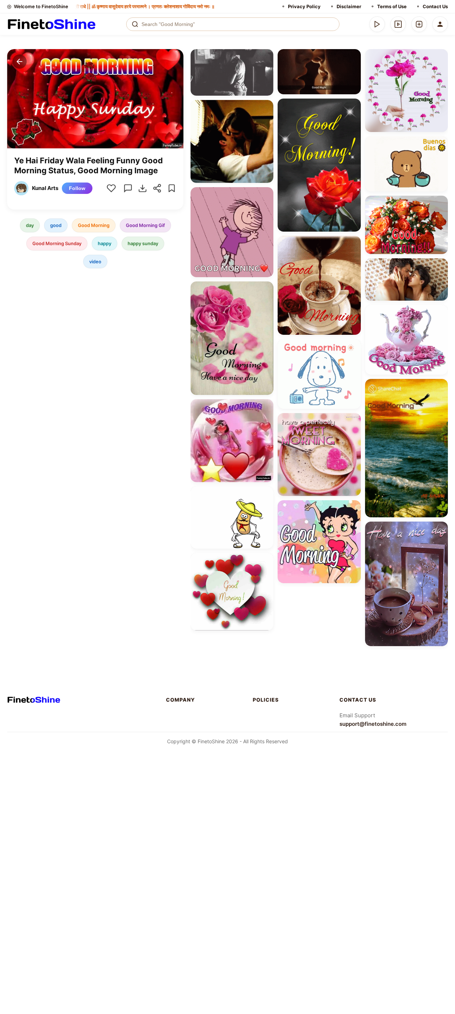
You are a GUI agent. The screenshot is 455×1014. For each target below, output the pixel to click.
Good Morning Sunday (56, 243)
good (55, 225)
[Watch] (398, 24)
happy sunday (143, 243)
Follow (77, 188)
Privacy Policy (304, 6)
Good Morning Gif (145, 225)
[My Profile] (440, 24)
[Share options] (266, 57)
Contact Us (435, 6)
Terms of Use (392, 6)
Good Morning (93, 225)
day (30, 225)
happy (104, 243)
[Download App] (377, 24)
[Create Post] (419, 24)
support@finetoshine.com (372, 723)
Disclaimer (349, 6)
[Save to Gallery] (266, 70)
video (95, 261)
